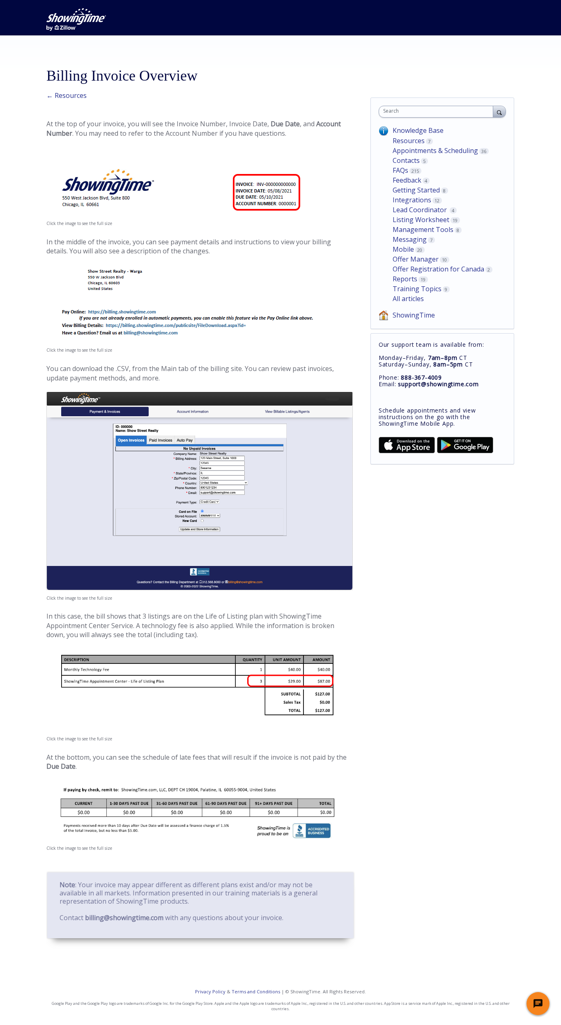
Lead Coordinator (420, 209)
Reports (405, 278)
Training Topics (417, 288)
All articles (408, 298)
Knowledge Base (418, 130)
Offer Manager (416, 259)
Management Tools (423, 229)
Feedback (407, 180)
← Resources (66, 95)
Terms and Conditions (256, 991)
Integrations (412, 199)
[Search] (499, 111)
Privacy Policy (210, 991)
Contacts (406, 160)
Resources (409, 140)
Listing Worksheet (421, 219)
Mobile (403, 249)
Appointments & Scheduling (435, 150)
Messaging (410, 239)
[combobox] (438, 111)
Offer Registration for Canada (438, 269)
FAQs (400, 170)
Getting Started (416, 190)
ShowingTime (414, 315)
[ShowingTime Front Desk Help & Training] (76, 19)
